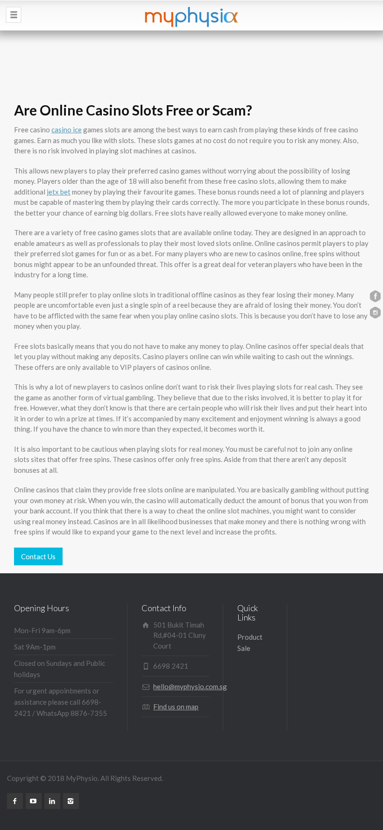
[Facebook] (15, 801)
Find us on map (176, 706)
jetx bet (59, 192)
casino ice (66, 129)
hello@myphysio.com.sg (190, 686)
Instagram (375, 312)
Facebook (375, 296)
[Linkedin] (52, 801)
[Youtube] (34, 801)
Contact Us (38, 556)
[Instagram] (71, 801)
